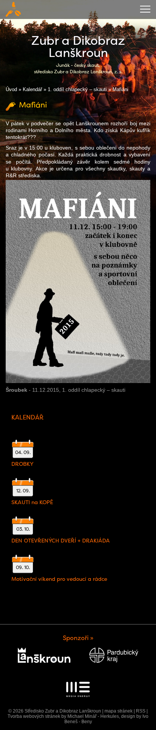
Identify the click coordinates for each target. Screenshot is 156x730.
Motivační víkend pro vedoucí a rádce (59, 578)
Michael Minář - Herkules (93, 716)
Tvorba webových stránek (34, 716)
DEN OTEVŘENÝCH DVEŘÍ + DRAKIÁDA (60, 540)
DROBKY (22, 463)
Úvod (11, 89)
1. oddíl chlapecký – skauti (77, 89)
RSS (140, 711)
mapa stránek (119, 711)
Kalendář (32, 89)
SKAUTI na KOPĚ (32, 502)
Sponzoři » (78, 638)
